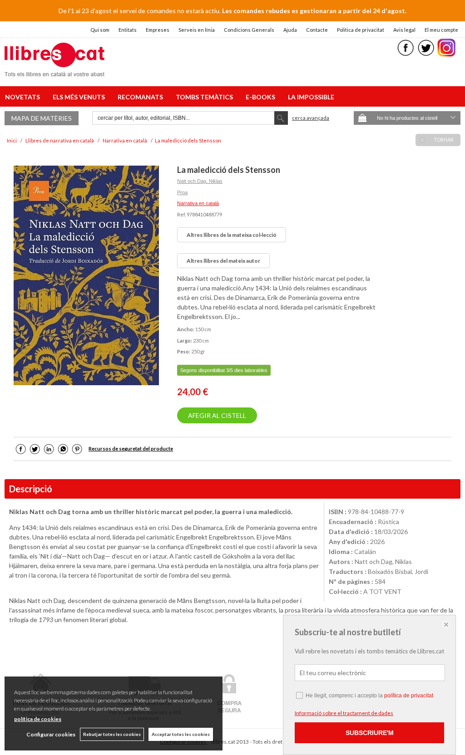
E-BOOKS (262, 97)
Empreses (157, 30)
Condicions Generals (249, 30)
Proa (182, 192)
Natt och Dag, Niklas (200, 181)
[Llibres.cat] (54, 70)
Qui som (99, 30)
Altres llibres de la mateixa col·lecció (232, 234)
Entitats (128, 30)
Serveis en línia (196, 30)
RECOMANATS (142, 97)
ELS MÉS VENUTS (80, 97)
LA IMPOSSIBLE (311, 97)
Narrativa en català (198, 203)
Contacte (317, 30)
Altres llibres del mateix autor (223, 260)
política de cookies (37, 719)
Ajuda (290, 30)
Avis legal (404, 30)
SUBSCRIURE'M (370, 732)
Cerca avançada (310, 118)
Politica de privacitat (360, 30)
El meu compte (441, 30)
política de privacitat (408, 695)
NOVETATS (24, 97)
